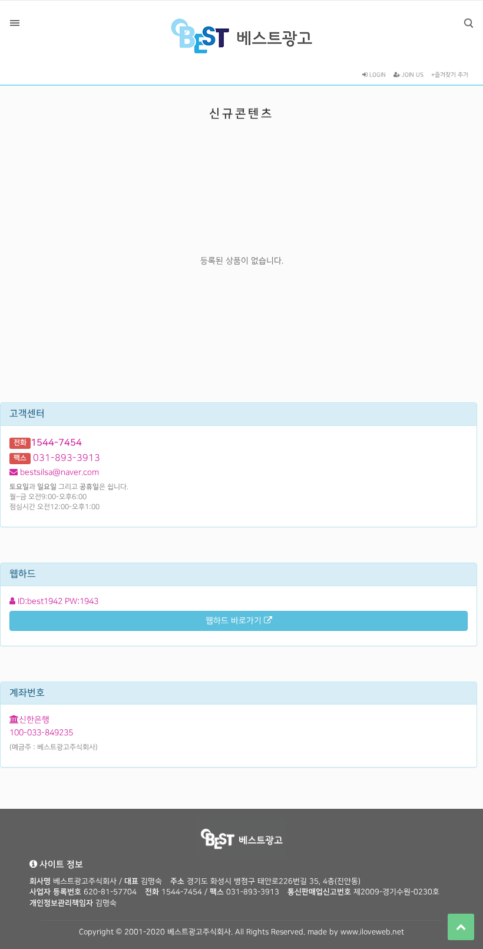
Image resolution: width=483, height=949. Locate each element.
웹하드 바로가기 (235, 620)
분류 (15, 23)
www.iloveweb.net (372, 932)
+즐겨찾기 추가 (449, 75)
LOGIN (377, 75)
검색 (468, 23)
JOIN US (412, 75)
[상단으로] (461, 927)
